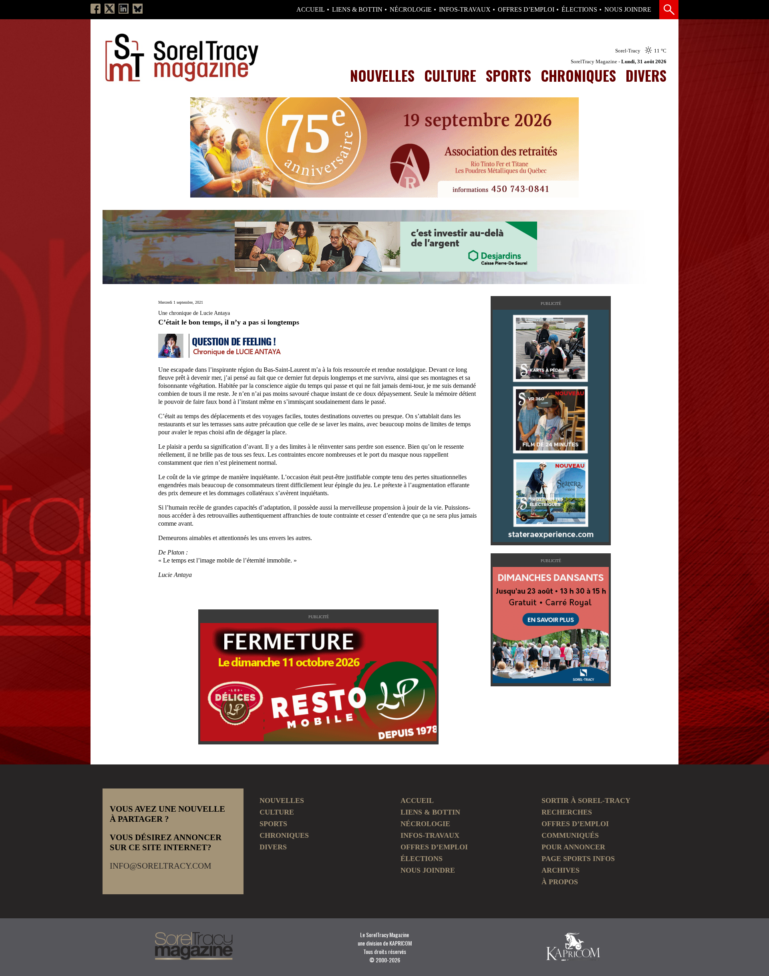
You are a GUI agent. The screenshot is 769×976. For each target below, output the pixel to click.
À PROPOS (560, 882)
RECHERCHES (567, 812)
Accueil (310, 9)
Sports (508, 75)
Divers (646, 75)
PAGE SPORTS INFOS (578, 859)
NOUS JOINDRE (627, 9)
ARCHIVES (561, 870)
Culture (450, 75)
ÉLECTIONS (579, 9)
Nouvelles (382, 75)
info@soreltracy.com (160, 866)
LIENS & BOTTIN (357, 9)
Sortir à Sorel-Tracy (586, 801)
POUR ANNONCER (573, 847)
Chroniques (578, 75)
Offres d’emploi (526, 9)
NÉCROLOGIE (411, 9)
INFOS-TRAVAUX (465, 9)
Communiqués (570, 835)
